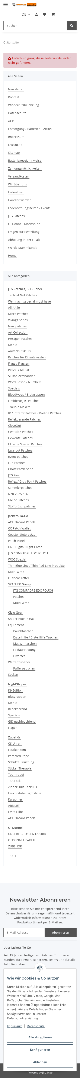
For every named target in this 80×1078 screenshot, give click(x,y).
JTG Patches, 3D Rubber (25, 289)
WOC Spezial (17, 559)
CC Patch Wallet (19, 528)
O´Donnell (15, 828)
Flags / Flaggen (18, 363)
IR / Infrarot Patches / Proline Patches (34, 413)
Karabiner (15, 799)
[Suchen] (72, 25)
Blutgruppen (17, 697)
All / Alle (14, 308)
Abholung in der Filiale (24, 240)
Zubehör (14, 737)
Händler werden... (21, 200)
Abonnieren (60, 932)
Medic (12, 345)
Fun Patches (16, 463)
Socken (13, 674)
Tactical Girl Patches (22, 295)
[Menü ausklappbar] (5, 2)
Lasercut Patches (20, 450)
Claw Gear (15, 612)
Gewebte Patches (20, 438)
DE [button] (24, 14)
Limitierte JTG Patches (23, 401)
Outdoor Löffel (18, 578)
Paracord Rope (18, 756)
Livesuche (15, 145)
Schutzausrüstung (21, 762)
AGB (11, 121)
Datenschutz (36, 1026)
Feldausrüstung (24, 650)
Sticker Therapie (19, 768)
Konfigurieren (40, 1049)
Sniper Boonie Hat (21, 619)
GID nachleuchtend (22, 721)
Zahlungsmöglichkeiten (24, 168)
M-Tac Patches (18, 500)
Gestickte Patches (20, 432)
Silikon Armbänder (21, 376)
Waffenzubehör (19, 662)
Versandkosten (18, 176)
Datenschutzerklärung (21, 913)
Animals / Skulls (19, 351)
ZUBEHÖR (15, 846)
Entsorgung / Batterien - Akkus (30, 129)
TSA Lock (14, 781)
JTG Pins (14, 475)
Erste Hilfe (15, 812)
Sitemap (14, 153)
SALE (13, 856)
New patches (17, 326)
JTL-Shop (47, 1072)
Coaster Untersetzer (22, 534)
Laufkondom (17, 750)
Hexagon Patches (20, 339)
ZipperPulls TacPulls (22, 787)
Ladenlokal (15, 192)
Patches (18, 597)
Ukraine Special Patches (25, 444)
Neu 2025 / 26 (18, 494)
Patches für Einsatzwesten (27, 357)
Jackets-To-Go (18, 516)
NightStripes (17, 684)
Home (12, 255)
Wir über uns (17, 184)
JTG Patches (16, 216)
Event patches (18, 457)
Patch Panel (16, 541)
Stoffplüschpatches (22, 506)
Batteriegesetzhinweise (24, 160)
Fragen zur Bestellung (23, 232)
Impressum (14, 1026)
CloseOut (14, 425)
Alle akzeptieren (40, 1037)
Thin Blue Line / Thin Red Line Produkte (36, 566)
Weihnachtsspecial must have (29, 301)
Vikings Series (18, 320)
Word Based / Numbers (25, 382)
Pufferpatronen (24, 668)
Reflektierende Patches (24, 419)
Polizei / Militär (18, 370)
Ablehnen (40, 1062)
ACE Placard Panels (21, 522)
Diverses (19, 656)
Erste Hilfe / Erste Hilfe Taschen (35, 637)
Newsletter (16, 89)
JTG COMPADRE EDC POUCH (28, 553)
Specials (14, 388)
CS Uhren (15, 743)
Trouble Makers (19, 407)
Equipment (16, 625)
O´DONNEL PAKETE (22, 840)
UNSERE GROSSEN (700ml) (27, 834)
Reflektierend (17, 709)
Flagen (12, 728)
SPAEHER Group (19, 584)
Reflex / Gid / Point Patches (27, 481)
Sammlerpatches (20, 488)
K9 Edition (15, 690)
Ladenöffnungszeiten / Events (29, 208)
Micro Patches (18, 314)
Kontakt (13, 97)
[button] (36, 14)
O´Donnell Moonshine (24, 224)
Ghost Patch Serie (20, 469)
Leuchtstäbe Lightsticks (24, 793)
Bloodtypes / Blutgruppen (26, 394)
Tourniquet (16, 774)
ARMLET (14, 806)
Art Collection (17, 332)
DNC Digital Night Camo (25, 547)
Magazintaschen (25, 643)
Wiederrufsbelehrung (23, 105)
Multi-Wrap (16, 572)
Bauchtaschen (23, 631)
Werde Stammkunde (22, 248)
